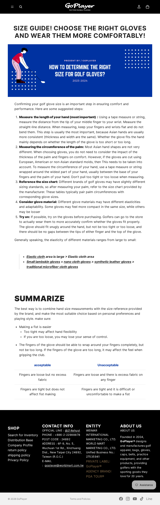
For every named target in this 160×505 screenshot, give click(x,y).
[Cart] (147, 7)
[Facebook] (121, 498)
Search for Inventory (23, 435)
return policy (17, 450)
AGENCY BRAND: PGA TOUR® (99, 473)
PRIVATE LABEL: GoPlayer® (98, 463)
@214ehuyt (72, 430)
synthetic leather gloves (112, 262)
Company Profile (20, 445)
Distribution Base (20, 440)
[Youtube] (134, 498)
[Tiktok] (141, 498)
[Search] (20, 7)
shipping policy (19, 455)
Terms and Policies (80, 498)
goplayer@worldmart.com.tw (64, 465)
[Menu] (12, 6)
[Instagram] (127, 498)
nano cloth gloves (77, 262)
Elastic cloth (36, 257)
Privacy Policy (18, 460)
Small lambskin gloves (43, 262)
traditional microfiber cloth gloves (52, 267)
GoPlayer (22, 498)
